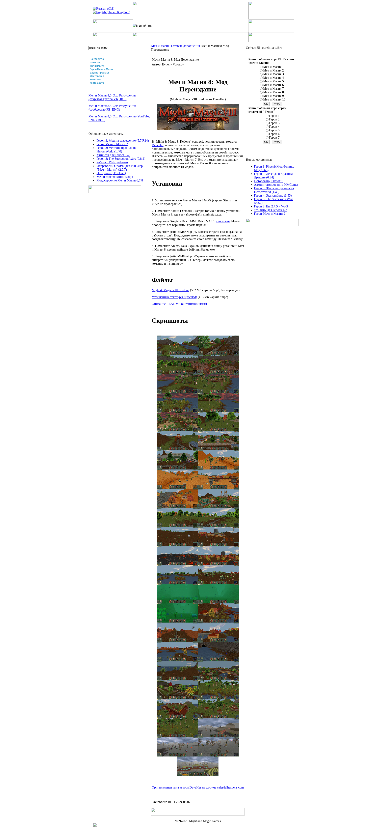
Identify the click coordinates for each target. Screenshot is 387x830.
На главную (97, 59)
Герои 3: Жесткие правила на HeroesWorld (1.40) (116, 149)
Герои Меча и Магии (101, 69)
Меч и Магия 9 (273, 95)
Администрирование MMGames (276, 184)
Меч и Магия (97, 65)
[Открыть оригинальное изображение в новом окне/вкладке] (177, 353)
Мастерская (97, 76)
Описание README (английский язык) (179, 304)
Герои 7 (274, 137)
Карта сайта (97, 83)
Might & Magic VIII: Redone (170, 290)
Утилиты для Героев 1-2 (113, 155)
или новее (223, 221)
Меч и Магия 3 (273, 74)
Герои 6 (274, 134)
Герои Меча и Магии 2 (112, 144)
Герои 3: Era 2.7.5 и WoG (271, 206)
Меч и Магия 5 (273, 81)
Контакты (95, 79)
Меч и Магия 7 (273, 88)
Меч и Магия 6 (273, 85)
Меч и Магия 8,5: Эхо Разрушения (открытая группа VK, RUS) (112, 97)
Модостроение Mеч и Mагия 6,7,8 (120, 180)
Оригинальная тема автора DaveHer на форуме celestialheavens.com (198, 787)
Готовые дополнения (185, 46)
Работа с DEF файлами (112, 162)
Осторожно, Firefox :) (111, 173)
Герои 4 (274, 126)
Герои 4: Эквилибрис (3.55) (273, 195)
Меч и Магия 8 (273, 92)
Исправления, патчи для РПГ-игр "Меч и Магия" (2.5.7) (120, 167)
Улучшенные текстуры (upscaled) (174, 297)
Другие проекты (99, 72)
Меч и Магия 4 (273, 77)
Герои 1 (274, 115)
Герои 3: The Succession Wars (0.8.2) (121, 158)
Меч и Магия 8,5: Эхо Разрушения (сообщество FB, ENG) (112, 107)
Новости (95, 62)
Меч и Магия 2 (273, 70)
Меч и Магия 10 (274, 99)
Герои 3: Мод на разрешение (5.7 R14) (123, 140)
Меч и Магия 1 (273, 66)
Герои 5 (274, 130)
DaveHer (157, 145)
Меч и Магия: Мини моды (115, 176)
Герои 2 (274, 119)
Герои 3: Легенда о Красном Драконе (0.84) (273, 175)
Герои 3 (274, 123)
